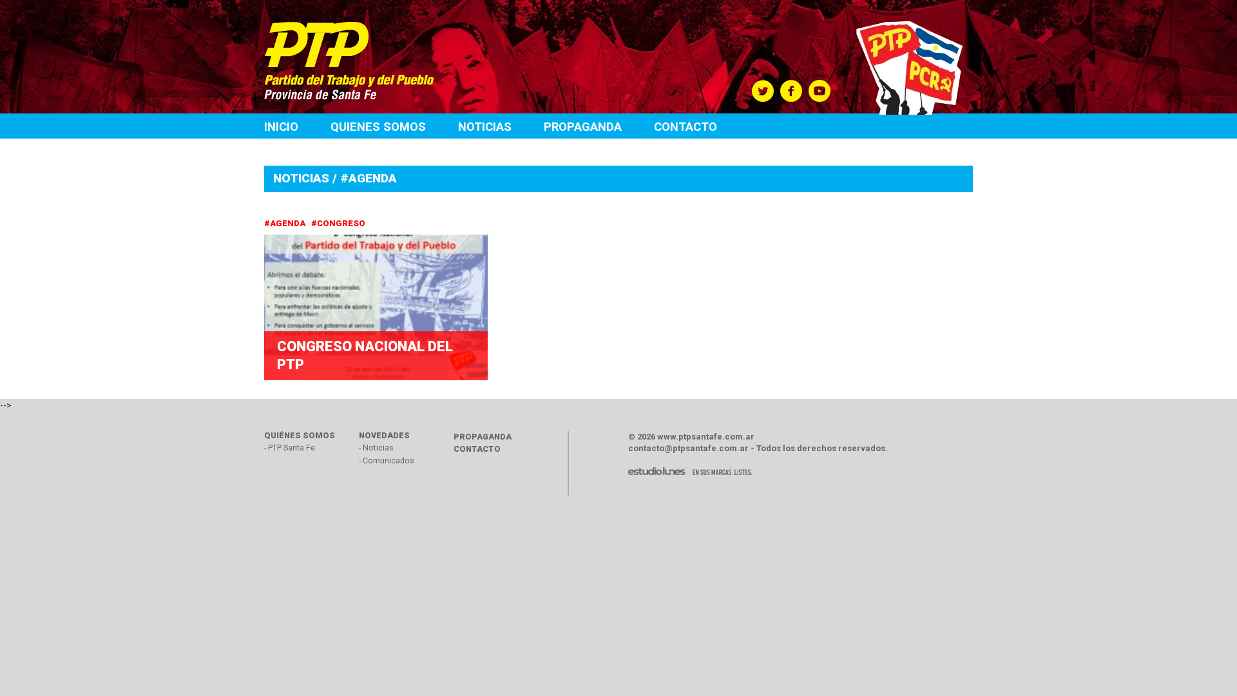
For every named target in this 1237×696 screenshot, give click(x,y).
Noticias (485, 126)
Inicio (281, 126)
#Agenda (285, 223)
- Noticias (376, 447)
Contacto (685, 126)
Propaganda (583, 126)
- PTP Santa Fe (289, 447)
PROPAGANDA (483, 436)
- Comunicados (386, 460)
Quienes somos (378, 126)
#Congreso (339, 223)
